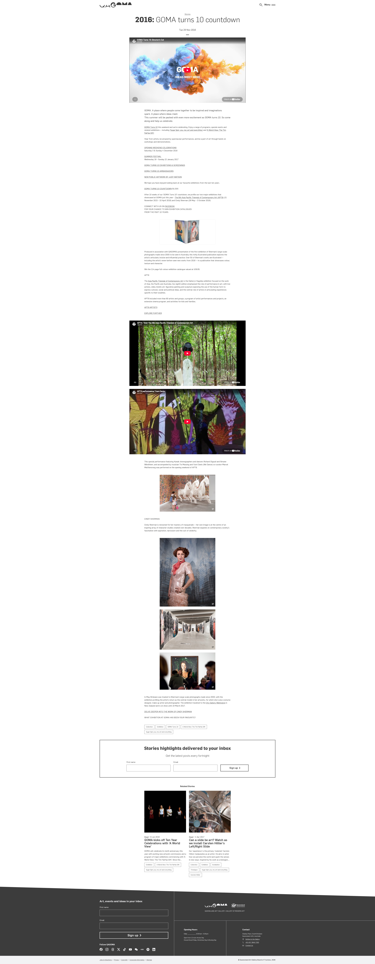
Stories (188, 14)
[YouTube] (130, 949)
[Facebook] (101, 949)
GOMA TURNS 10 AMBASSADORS (159, 171)
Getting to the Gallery (253, 939)
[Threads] (112, 949)
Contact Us (249, 945)
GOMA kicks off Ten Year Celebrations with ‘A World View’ (162, 843)
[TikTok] (124, 949)
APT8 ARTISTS (150, 307)
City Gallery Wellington (215, 703)
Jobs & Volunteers (106, 960)
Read (146, 837)
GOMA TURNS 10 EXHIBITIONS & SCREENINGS (164, 165)
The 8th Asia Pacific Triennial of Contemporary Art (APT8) (199, 197)
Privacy (116, 960)
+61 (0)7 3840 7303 (252, 942)
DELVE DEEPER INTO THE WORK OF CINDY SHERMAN (168, 711)
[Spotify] (147, 949)
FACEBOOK (170, 206)
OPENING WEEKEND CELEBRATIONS (160, 148)
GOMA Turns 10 (151, 127)
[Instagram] (106, 949)
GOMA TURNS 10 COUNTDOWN (158, 189)
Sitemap (149, 960)
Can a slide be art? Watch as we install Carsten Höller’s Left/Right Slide (208, 843)
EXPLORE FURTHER (153, 313)
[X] (118, 949)
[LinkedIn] (153, 949)
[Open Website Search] (260, 4)
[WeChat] (136, 949)
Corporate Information (137, 960)
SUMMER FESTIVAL (152, 156)
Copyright (124, 960)
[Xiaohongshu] (142, 949)
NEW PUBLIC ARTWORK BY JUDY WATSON (163, 177)
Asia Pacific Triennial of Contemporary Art (165, 281)
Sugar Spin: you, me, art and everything (186, 130)
